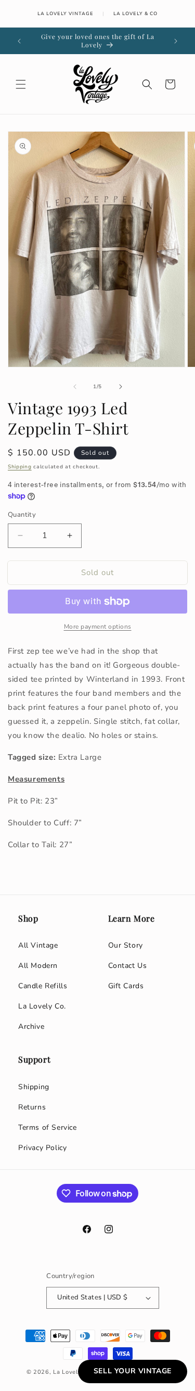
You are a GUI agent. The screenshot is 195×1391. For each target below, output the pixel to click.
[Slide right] (120, 386)
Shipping (20, 466)
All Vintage (38, 945)
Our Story (125, 945)
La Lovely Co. (42, 1006)
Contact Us (127, 966)
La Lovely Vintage (65, 13)
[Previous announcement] (19, 41)
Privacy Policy (42, 1148)
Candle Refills (42, 986)
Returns (32, 1107)
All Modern (38, 966)
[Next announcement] (175, 41)
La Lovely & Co (135, 13)
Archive (31, 1026)
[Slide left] (74, 386)
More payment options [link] (98, 626)
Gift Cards (126, 986)
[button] (20, 84)
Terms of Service (47, 1127)
